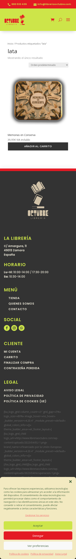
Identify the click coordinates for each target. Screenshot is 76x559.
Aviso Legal (61, 554)
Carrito (11, 357)
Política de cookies (19, 554)
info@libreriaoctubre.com (54, 4)
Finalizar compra (19, 363)
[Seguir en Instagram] (14, 328)
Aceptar (38, 525)
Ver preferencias (38, 546)
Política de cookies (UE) (25, 401)
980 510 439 (19, 4)
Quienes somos (21, 304)
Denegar (38, 535)
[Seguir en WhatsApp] (22, 328)
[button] (70, 481)
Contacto (17, 309)
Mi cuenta (12, 352)
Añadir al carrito (38, 146)
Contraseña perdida (22, 368)
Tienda (14, 298)
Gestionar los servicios (37, 515)
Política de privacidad (42, 554)
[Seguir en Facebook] (7, 328)
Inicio (10, 43)
